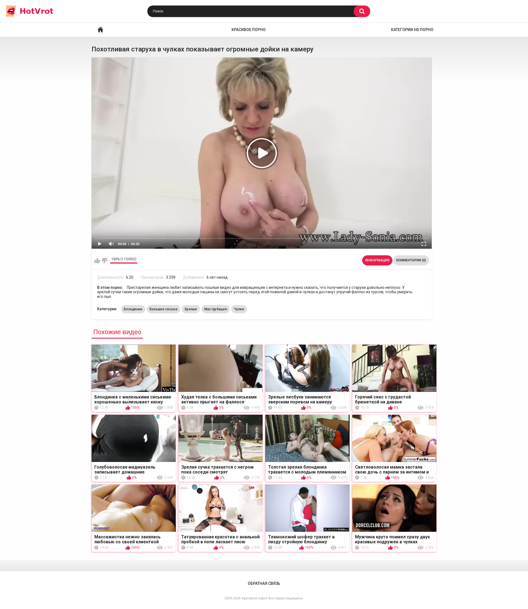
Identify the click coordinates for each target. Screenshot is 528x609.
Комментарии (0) (411, 260)
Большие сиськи (163, 309)
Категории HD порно (412, 29)
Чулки (239, 309)
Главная (100, 30)
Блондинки (133, 309)
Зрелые (191, 309)
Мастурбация (215, 309)
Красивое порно (249, 29)
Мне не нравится (104, 260)
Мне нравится (97, 260)
